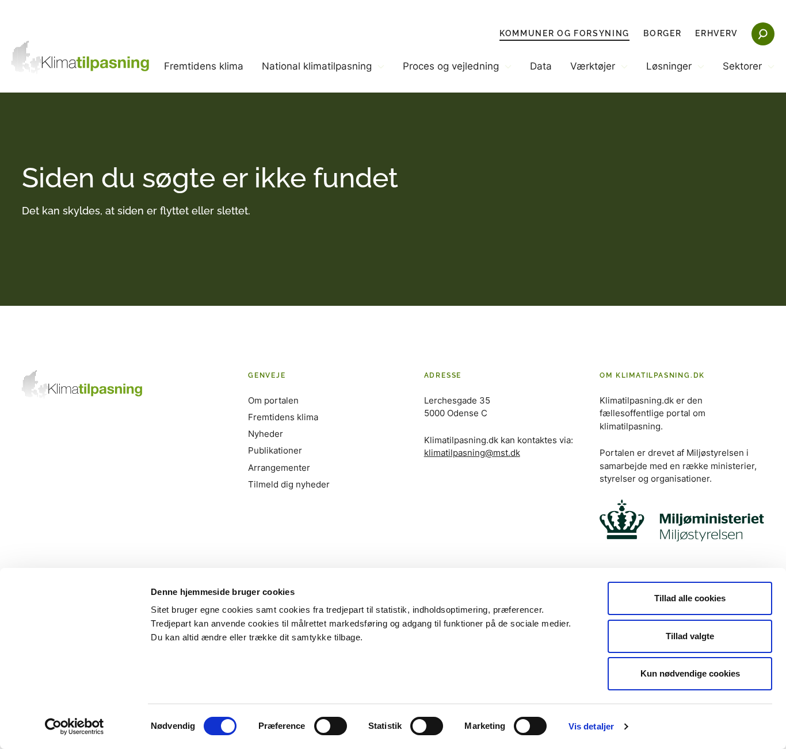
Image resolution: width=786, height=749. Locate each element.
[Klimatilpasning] (81, 57)
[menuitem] (204, 76)
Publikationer (275, 450)
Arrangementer (279, 467)
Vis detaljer (591, 726)
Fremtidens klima (203, 66)
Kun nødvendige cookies (690, 673)
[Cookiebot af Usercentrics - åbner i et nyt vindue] (74, 726)
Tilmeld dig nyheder (289, 484)
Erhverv (716, 33)
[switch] (330, 726)
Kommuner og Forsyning (564, 33)
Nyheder (265, 433)
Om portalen (273, 400)
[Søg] (762, 33)
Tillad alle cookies (690, 598)
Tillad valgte (690, 636)
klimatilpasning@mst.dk (472, 452)
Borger (662, 33)
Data (541, 66)
